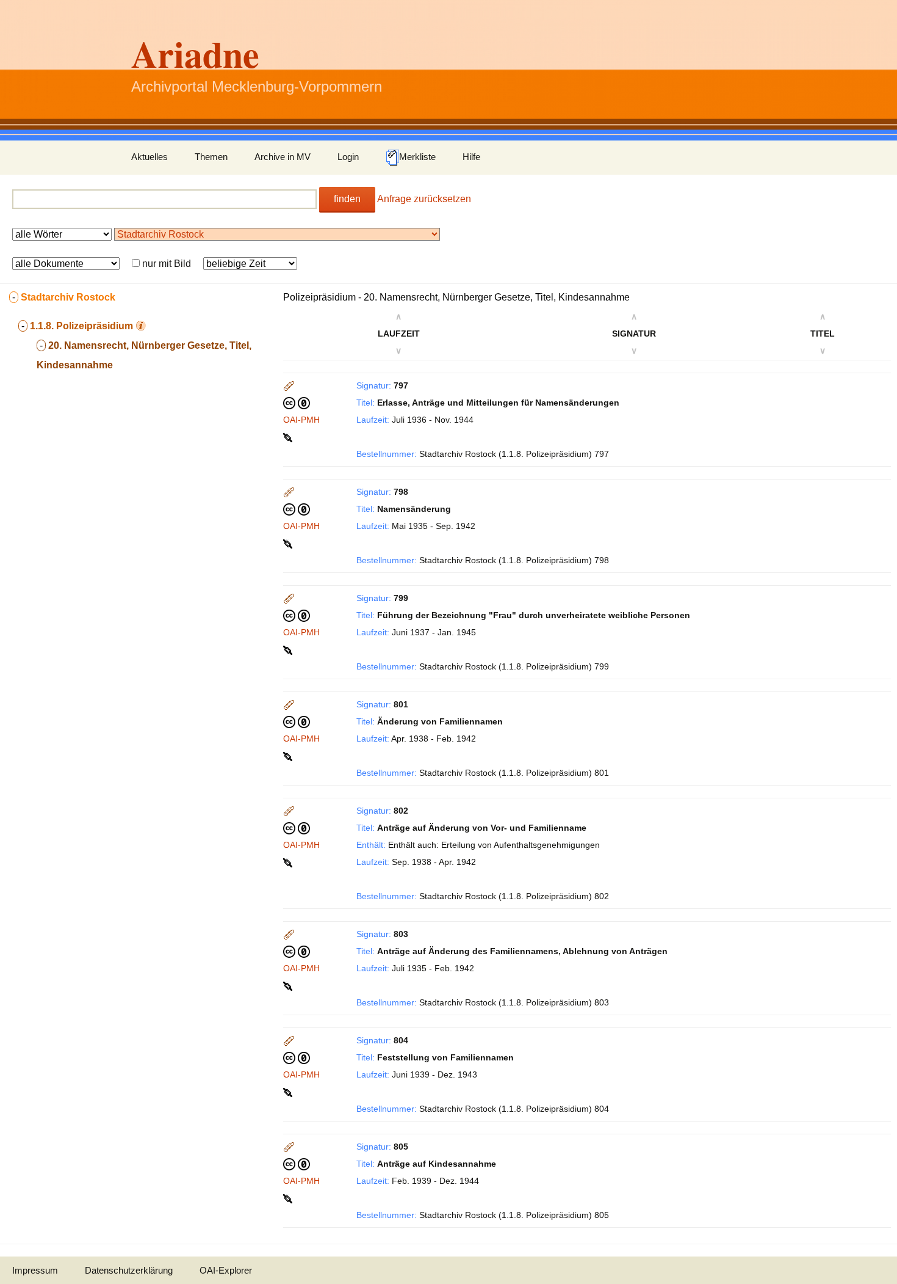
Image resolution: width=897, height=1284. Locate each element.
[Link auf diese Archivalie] (289, 437)
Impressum (35, 1270)
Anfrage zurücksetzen (424, 199)
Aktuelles (149, 156)
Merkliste (417, 156)
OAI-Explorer (226, 1270)
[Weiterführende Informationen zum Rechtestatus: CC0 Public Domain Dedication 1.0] (296, 402)
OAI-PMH (301, 420)
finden (347, 199)
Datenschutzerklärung (129, 1270)
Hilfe (471, 156)
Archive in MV (282, 156)
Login (348, 156)
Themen (211, 156)
